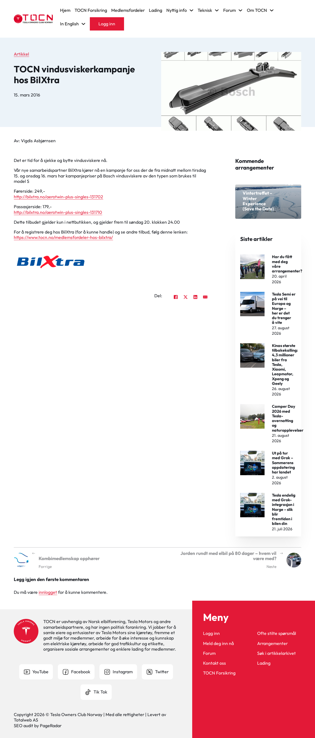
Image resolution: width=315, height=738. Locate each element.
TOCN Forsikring (91, 10)
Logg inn (106, 24)
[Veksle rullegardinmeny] (191, 10)
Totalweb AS (26, 720)
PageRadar (51, 725)
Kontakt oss (214, 663)
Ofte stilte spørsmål (276, 633)
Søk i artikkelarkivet (276, 653)
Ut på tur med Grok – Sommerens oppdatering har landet (283, 462)
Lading (155, 10)
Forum (209, 653)
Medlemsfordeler (128, 10)
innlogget (48, 592)
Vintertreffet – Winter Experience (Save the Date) (258, 201)
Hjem (65, 10)
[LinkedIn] (195, 296)
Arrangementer (272, 643)
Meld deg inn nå (218, 643)
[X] (185, 296)
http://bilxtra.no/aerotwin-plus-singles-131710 (58, 212)
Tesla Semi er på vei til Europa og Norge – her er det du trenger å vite (284, 308)
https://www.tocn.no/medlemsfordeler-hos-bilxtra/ (63, 237)
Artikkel (21, 54)
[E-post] (205, 296)
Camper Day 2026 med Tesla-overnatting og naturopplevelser (287, 418)
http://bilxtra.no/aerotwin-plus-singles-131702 (58, 197)
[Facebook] (175, 296)
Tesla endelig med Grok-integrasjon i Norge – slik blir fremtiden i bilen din (283, 509)
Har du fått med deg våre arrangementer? (287, 263)
